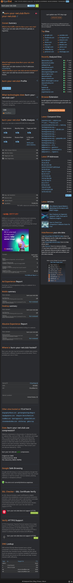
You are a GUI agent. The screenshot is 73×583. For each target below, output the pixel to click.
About (44, 581)
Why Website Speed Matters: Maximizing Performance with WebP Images (58, 208)
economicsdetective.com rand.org (54, 125)
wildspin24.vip (46, 65)
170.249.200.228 (47, 189)
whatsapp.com (64, 52)
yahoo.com (63, 47)
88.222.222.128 (46, 165)
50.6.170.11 (45, 183)
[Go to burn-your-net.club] (17, 16)
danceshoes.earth (47, 67)
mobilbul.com (6, 418)
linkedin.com (63, 45)
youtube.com (63, 35)
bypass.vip (45, 87)
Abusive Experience (14, 324)
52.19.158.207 (46, 160)
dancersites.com (47, 61)
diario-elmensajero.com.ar (50, 81)
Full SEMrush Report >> (31, 275)
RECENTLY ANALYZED (28, 1)
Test (36, 538)
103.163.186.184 (46, 178)
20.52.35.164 (46, 169)
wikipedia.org (49, 49)
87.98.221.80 (46, 185)
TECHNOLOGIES (61, 1)
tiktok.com (48, 42)
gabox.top (30, 421)
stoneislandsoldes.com (9, 421)
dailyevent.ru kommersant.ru (52, 149)
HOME (16, 1)
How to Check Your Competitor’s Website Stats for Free (59, 224)
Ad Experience (12, 281)
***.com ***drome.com (50, 123)
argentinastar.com (48, 92)
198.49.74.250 (46, 187)
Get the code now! (56, 262)
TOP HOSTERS (36, 1)
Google (12, 468)
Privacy (39, 581)
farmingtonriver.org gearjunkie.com (54, 138)
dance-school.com (48, 78)
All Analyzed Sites (27, 581)
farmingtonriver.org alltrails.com (53, 129)
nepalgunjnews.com (8, 416)
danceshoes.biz (47, 76)
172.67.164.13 (6, 69)
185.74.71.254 (46, 172)
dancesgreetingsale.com (49, 72)
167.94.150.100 (46, 192)
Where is (19, 347)
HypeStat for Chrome (58, 110)
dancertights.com (47, 74)
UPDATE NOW (56, 17)
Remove (47, 246)
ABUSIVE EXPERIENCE (52, 1)
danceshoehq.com (48, 83)
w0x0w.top (22, 421)
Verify (12, 520)
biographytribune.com (9, 413)
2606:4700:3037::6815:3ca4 (51, 167)
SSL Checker (19, 491)
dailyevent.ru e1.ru (48, 145)
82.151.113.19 (45, 174)
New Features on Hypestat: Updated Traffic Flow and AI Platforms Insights (58, 216)
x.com (47, 40)
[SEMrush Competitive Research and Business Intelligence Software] (10, 214)
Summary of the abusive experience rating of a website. (19, 327)
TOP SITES (20, 1)
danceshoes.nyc (47, 70)
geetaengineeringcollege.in (26, 413)
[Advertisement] (20, 47)
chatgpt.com (49, 47)
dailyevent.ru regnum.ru (50, 152)
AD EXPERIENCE (43, 1)
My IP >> (68, 195)
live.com (62, 49)
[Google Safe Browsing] (3, 482)
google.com (48, 35)
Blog (34, 581)
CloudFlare (8, 113)
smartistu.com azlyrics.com (51, 120)
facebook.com (49, 38)
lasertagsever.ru (17, 418)
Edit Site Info (6, 88)
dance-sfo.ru (46, 90)
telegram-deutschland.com (25, 416)
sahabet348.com (29, 418)
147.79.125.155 (46, 176)
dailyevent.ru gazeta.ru (50, 147)
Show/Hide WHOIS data (52, 242)
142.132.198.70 (46, 181)
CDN (4, 110)
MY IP (67, 1)
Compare (32, 6)
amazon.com (63, 40)
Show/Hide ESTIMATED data (54, 236)
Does (15, 429)
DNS (8, 544)
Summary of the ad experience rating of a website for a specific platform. (19, 286)
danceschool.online (48, 63)
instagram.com (64, 38)
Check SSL (34, 513)
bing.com (48, 45)
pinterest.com (49, 52)
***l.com (44, 85)
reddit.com (62, 42)
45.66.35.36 (45, 163)
